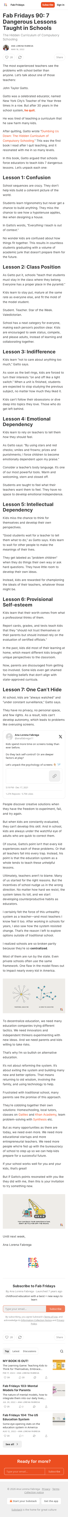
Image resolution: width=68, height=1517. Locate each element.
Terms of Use (51, 1316)
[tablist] (20, 1351)
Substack (17, 1509)
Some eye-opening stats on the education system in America (21, 1425)
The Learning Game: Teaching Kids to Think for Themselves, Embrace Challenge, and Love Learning (25, 1367)
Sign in (61, 4)
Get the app (51, 1501)
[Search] (61, 1351)
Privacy (46, 1489)
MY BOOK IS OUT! (15, 1361)
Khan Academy (45, 1114)
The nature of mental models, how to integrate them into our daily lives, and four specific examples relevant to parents (25, 1396)
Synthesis (40, 1119)
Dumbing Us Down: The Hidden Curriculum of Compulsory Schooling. (31, 135)
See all (10, 1444)
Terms (55, 1489)
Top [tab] (7, 1351)
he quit (29, 110)
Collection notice (34, 1492)
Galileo (23, 1114)
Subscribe (47, 4)
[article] (34, 1369)
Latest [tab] (16, 1351)
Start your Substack (25, 1501)
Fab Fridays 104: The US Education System (20, 1417)
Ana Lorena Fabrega (22, 46)
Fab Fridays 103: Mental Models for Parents (20, 1388)
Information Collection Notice (36, 1320)
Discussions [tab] (29, 1351)
